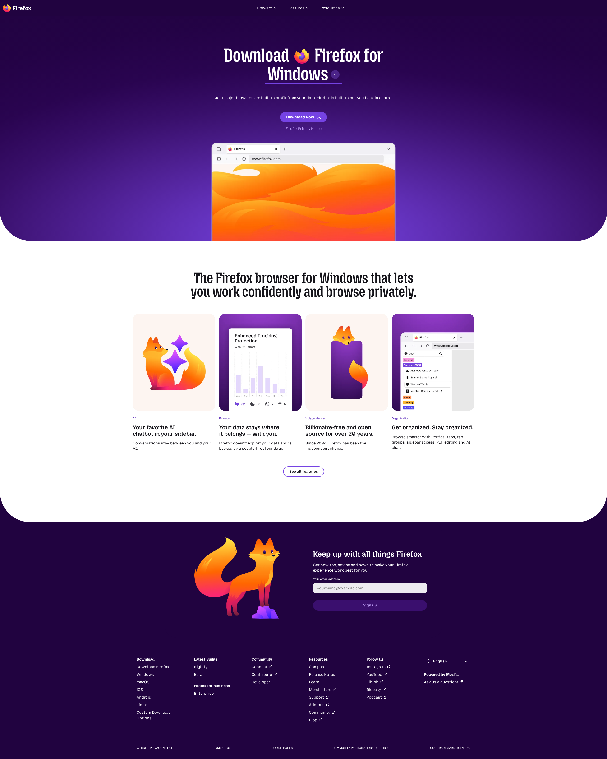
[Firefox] (17, 8)
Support (316, 697)
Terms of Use (222, 748)
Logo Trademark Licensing (449, 748)
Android (144, 697)
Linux (142, 705)
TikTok (372, 682)
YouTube (374, 674)
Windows (297, 74)
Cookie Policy (283, 748)
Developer (261, 682)
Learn (314, 682)
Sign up (370, 605)
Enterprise (204, 693)
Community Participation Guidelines (361, 748)
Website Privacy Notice (155, 748)
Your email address (326, 579)
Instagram (376, 667)
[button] (267, 8)
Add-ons (317, 705)
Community (319, 712)
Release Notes (322, 674)
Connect (259, 667)
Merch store (320, 689)
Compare (317, 667)
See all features (303, 471)
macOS (143, 682)
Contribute (262, 674)
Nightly (200, 667)
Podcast (374, 697)
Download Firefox (153, 667)
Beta (198, 674)
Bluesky (374, 689)
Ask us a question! (441, 682)
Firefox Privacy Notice (304, 129)
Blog (313, 720)
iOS (140, 689)
